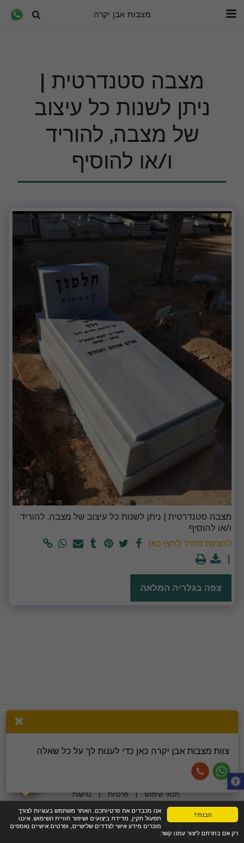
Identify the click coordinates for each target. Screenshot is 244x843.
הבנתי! (202, 814)
